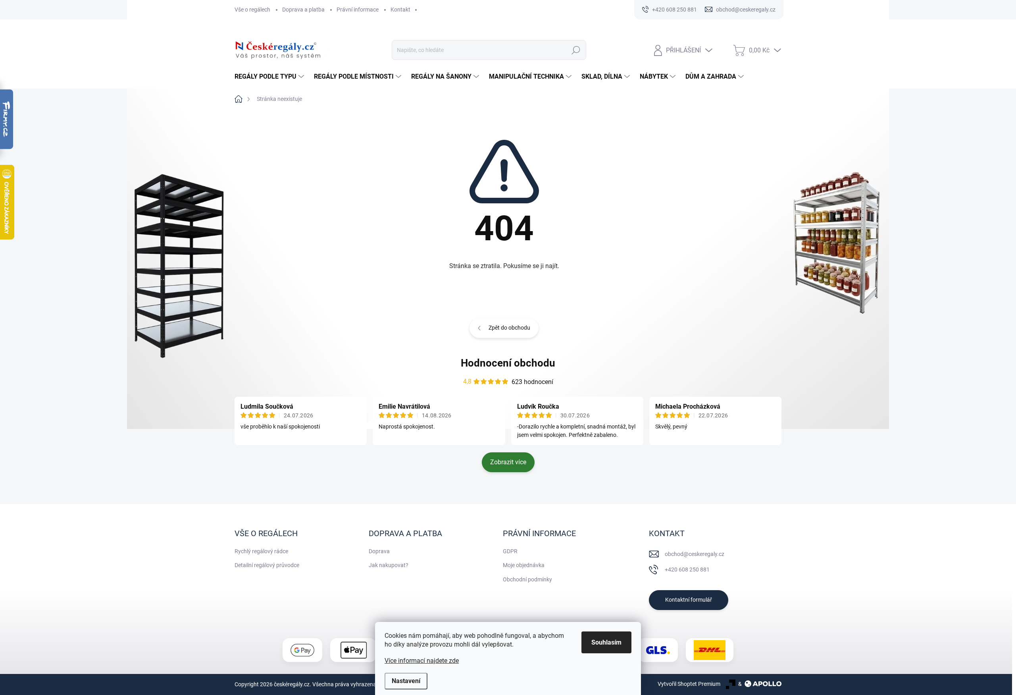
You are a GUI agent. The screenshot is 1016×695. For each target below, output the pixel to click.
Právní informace (358, 9)
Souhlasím (606, 642)
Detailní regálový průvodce (267, 565)
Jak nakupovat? (388, 565)
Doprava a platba (303, 9)
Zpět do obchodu (509, 327)
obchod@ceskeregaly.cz (694, 554)
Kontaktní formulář (688, 600)
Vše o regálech (252, 9)
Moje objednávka (524, 565)
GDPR (510, 551)
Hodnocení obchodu (508, 363)
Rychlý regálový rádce (261, 551)
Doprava (379, 551)
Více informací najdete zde (422, 660)
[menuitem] (270, 77)
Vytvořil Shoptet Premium (689, 684)
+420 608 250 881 (687, 569)
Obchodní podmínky (527, 579)
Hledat (576, 50)
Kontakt (400, 9)
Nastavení (406, 681)
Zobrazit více (508, 462)
